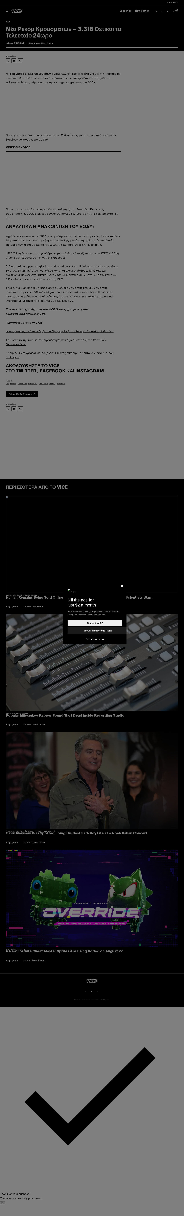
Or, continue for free (95, 639)
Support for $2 (95, 623)
